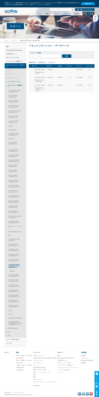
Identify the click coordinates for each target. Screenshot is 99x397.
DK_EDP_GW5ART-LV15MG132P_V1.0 (13, 181)
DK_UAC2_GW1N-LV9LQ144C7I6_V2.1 (14, 211)
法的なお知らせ (8, 392)
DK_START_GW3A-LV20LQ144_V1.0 (13, 116)
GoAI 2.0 (11, 310)
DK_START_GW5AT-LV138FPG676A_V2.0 (14, 260)
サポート (66, 13)
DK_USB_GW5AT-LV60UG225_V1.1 (13, 143)
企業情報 (76, 13)
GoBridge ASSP (20, 367)
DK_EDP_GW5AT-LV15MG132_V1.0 (13, 176)
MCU (9, 332)
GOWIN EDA (19, 370)
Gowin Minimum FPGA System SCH (14, 239)
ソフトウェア (11, 74)
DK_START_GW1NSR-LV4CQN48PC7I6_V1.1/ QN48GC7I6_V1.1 (14, 266)
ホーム (39, 13)
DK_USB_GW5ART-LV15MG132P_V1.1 (13, 150)
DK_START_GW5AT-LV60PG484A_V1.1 (14, 155)
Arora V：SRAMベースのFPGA (24, 355)
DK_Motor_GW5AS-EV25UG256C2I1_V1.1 (14, 201)
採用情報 (83, 363)
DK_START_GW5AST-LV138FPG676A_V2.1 (14, 160)
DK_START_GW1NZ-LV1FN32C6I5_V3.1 (14, 280)
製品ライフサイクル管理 (39, 370)
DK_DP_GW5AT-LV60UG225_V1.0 (13, 171)
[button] (95, 18)
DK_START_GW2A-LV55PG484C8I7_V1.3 (14, 290)
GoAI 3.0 (11, 126)
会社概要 (83, 355)
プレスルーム (84, 358)
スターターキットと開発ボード (15, 86)
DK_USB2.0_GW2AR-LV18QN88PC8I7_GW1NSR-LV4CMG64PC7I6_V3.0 (16, 323)
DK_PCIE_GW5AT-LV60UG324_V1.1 (13, 96)
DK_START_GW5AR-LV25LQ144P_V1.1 (14, 106)
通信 (34, 374)
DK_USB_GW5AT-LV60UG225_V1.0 (13, 166)
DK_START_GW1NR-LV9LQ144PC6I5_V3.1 (14, 275)
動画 (59, 355)
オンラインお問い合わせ (64, 370)
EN (84, 13)
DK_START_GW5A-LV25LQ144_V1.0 (13, 121)
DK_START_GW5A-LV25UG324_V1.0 (13, 191)
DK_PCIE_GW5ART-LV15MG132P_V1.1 (13, 101)
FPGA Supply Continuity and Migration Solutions (45, 358)
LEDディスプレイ (37, 379)
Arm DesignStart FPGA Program (66, 358)
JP (88, 13)
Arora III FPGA (19, 358)
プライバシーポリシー (19, 392)
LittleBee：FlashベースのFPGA (24, 365)
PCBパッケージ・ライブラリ (15, 227)
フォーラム (60, 372)
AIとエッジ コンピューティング (41, 372)
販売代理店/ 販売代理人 (87, 360)
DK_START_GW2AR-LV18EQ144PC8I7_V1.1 (14, 296)
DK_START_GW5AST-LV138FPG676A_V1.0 (14, 196)
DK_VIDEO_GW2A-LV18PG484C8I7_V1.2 (14, 301)
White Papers (36, 385)
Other (9, 335)
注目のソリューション (39, 355)
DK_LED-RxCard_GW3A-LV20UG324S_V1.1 (15, 111)
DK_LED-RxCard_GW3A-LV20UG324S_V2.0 (15, 91)
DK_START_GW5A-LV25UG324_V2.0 (13, 206)
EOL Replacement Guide (39, 367)
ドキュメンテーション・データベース (67, 367)
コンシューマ (36, 365)
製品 (47, 13)
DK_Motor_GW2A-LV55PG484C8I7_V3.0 (14, 306)
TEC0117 (11, 314)
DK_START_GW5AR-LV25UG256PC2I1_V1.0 (14, 186)
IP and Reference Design (14, 81)
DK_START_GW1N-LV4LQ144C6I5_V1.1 (14, 245)
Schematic (12, 271)
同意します (88, 3)
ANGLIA (30, 394)
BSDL (10, 235)
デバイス (10, 70)
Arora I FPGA (19, 362)
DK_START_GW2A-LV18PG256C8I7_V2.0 (14, 285)
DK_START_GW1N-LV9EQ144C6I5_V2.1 (14, 250)
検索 (67, 56)
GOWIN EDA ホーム (62, 360)
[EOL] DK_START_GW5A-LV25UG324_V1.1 (15, 217)
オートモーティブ (38, 362)
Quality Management (13, 328)
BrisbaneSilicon (12, 130)
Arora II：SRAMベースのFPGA (24, 360)
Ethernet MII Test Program (15, 318)
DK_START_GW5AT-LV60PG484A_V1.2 (14, 134)
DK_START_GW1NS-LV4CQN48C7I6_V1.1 (14, 255)
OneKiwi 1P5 (12, 138)
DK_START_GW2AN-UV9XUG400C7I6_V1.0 (14, 222)
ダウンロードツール (13, 77)
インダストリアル (38, 360)
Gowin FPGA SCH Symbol (15, 231)
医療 (34, 377)
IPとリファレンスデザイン (64, 362)
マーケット (56, 13)
